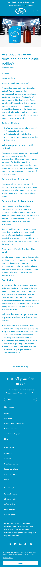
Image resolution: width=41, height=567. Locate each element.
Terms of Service (10, 494)
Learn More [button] (8, 558)
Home (6, 413)
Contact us (8, 453)
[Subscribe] (34, 399)
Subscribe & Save (11, 469)
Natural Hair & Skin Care (14, 423)
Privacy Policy (9, 509)
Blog (6, 439)
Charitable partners (11, 464)
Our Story (8, 418)
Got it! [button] (20, 563)
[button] (2, 11)
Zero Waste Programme (13, 434)
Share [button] (6, 73)
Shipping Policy (10, 499)
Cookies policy (10, 514)
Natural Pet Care (10, 429)
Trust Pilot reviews (11, 474)
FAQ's (6, 479)
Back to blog (22, 366)
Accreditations (9, 459)
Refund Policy (9, 504)
